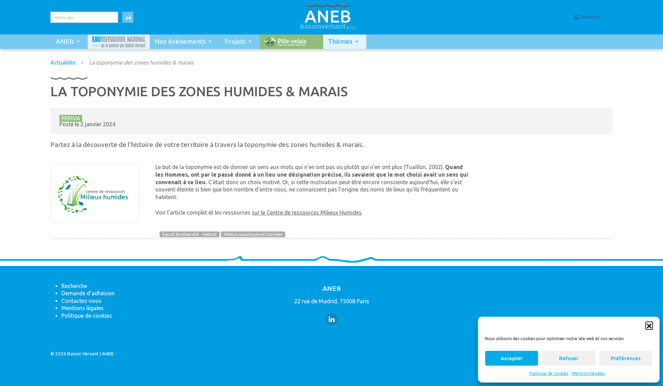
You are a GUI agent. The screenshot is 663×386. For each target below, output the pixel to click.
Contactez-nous (81, 301)
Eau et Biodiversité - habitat (189, 234)
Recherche (74, 286)
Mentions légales (588, 373)
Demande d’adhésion (88, 293)
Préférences (626, 358)
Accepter (511, 358)
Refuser (568, 358)
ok (128, 17)
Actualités (63, 62)
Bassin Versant (82, 353)
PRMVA (70, 118)
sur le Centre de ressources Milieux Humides (307, 212)
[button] (649, 325)
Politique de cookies (548, 373)
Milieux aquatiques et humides (253, 234)
